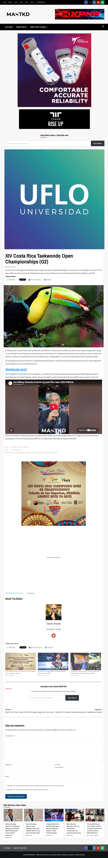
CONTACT (8, 848)
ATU (21, 2)
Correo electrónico (59, 766)
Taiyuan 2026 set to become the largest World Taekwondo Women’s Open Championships (52, 828)
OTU (26, 2)
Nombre (8, 765)
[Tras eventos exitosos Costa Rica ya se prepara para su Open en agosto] (20, 661)
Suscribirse (72, 698)
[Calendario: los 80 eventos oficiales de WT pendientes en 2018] (53, 661)
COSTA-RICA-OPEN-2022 (14, 593)
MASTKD (9, 837)
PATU (10, 2)
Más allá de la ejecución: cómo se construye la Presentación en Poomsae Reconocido (74, 828)
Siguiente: (78, 710)
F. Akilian (91, 835)
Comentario (10, 736)
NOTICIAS (8, 27)
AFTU (32, 2)
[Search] (103, 26)
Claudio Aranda (11, 267)
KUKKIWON (41, 2)
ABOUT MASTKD (20, 848)
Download (30, 593)
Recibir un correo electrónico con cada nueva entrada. (27, 790)
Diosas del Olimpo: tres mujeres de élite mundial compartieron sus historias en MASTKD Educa (94, 828)
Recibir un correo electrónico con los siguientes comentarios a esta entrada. (35, 786)
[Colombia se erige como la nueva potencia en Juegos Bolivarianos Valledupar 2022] (85, 661)
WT (5, 2)
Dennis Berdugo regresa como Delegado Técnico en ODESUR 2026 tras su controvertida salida (33, 828)
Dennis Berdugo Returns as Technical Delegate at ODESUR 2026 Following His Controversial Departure (12, 829)
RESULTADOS (21, 27)
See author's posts (53, 629)
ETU (16, 2)
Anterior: (29, 710)
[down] (13, 27)
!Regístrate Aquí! (16, 369)
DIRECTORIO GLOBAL (38, 27)
